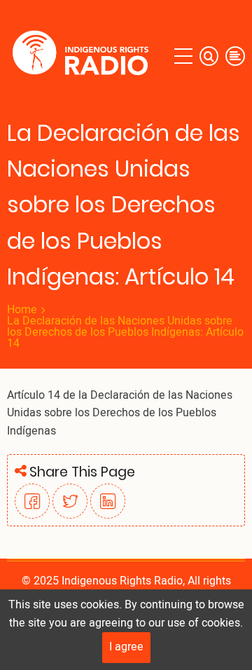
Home (22, 309)
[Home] (83, 56)
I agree (126, 646)
